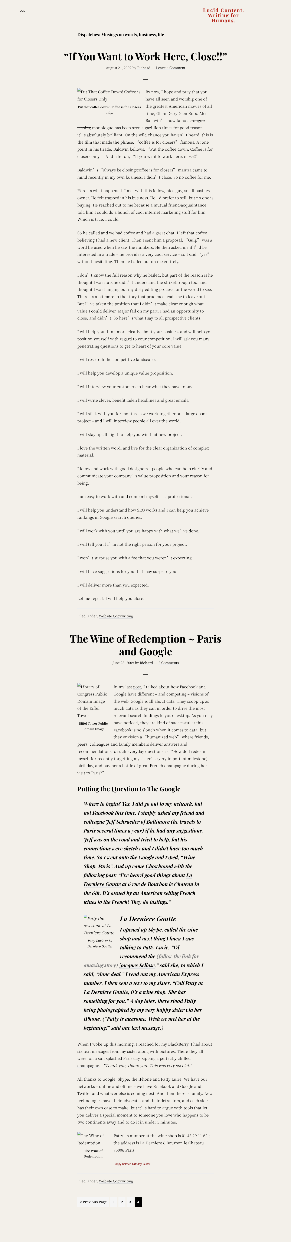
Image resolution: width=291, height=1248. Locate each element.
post (137, 686)
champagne (88, 1065)
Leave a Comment (170, 67)
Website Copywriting (116, 615)
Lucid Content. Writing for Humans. (223, 15)
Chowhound (159, 866)
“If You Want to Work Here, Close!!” (145, 56)
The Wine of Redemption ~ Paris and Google (145, 645)
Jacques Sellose (137, 965)
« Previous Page (93, 1203)
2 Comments (168, 662)
